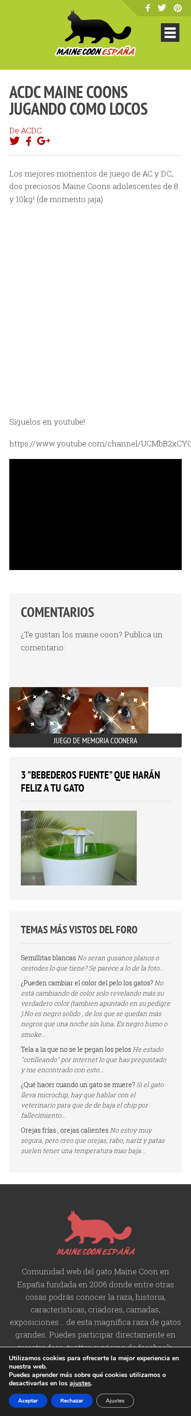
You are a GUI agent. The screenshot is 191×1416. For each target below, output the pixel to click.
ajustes (80, 1383)
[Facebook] (147, 8)
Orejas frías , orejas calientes (64, 1130)
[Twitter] (162, 8)
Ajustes (115, 1400)
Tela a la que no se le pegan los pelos (76, 1049)
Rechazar (71, 1400)
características (58, 1309)
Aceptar (28, 1400)
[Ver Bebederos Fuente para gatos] (79, 882)
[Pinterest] (178, 9)
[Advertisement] (95, 310)
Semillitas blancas (48, 957)
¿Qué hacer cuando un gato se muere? (78, 1084)
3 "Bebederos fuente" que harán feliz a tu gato (90, 781)
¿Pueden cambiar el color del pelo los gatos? (87, 982)
